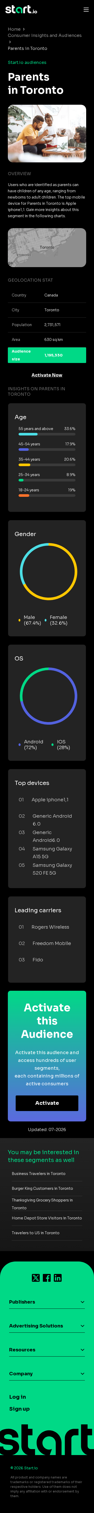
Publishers (22, 1302)
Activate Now (47, 375)
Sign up (19, 1409)
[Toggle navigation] (85, 9)
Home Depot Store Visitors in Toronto (47, 1218)
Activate (47, 1103)
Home (14, 29)
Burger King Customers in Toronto (42, 1188)
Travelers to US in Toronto (36, 1233)
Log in (17, 1397)
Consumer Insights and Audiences (45, 35)
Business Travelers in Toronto (39, 1173)
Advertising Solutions (36, 1326)
